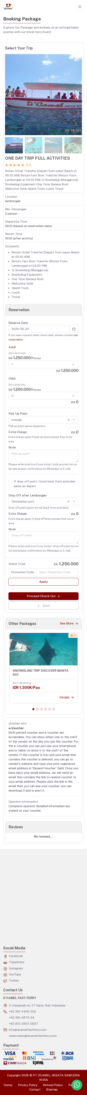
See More (67, 623)
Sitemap (52, 1089)
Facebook (16, 956)
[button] (77, 94)
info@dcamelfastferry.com (27, 1029)
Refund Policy (53, 1085)
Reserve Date (18, 322)
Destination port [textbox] (41, 501)
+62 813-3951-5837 (23, 1023)
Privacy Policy (27, 1085)
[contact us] (77, 1085)
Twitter (14, 980)
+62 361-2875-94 (21, 1017)
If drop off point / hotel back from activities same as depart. (44, 484)
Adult (12, 347)
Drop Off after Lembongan (27, 495)
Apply (43, 581)
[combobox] (43, 420)
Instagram (16, 968)
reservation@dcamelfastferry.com (33, 1035)
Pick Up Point (17, 413)
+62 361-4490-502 (22, 1011)
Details (64, 697)
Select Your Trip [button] (19, 48)
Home (8, 1085)
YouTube (15, 974)
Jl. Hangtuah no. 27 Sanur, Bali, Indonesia (37, 1005)
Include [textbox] (41, 419)
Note (12, 447)
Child (11, 378)
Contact (34, 1089)
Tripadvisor (16, 962)
